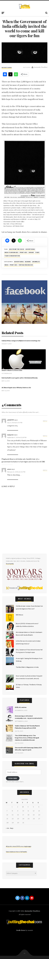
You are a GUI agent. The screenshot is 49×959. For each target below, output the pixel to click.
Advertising (7, 67)
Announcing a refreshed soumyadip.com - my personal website (28, 717)
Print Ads (13, 265)
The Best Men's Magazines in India (27, 667)
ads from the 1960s (16, 249)
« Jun (7, 828)
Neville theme (20, 930)
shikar (31, 252)
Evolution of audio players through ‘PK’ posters (25, 314)
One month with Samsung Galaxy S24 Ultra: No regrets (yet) (28, 749)
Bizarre (28, 261)
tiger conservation (12, 256)
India (6, 265)
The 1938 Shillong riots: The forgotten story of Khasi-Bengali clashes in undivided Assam (27, 738)
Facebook (22, 898)
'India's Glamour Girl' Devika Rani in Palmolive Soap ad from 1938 (27, 727)
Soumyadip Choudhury (32, 911)
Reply (45, 421)
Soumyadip (10, 564)
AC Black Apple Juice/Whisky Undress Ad (16, 387)
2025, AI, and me (21, 707)
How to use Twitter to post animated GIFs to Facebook (22, 292)
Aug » (12, 828)
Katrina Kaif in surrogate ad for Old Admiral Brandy (20, 378)
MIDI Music (19, 615)
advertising (30, 249)
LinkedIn (27, 898)
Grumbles (36, 261)
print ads (23, 252)
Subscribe (12, 778)
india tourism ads (11, 252)
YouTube (32, 898)
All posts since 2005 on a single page (18, 846)
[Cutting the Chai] (24, 6)
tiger (37, 252)
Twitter (17, 898)
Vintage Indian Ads (26, 265)
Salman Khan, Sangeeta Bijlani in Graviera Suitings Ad (21, 341)
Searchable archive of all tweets (16, 852)
